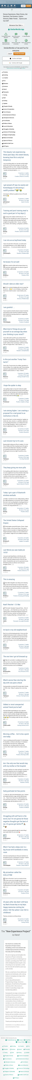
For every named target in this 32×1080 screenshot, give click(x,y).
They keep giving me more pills (14, 467)
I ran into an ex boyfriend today (14, 240)
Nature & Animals (24, 1071)
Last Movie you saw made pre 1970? (14, 551)
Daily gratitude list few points (14, 791)
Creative (21, 1046)
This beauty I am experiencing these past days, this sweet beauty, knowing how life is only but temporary (16, 156)
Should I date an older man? (13, 284)
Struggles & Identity (9, 1068)
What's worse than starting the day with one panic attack (14, 681)
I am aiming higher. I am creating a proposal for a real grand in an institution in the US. (16, 413)
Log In (23, 6)
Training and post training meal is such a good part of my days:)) (15, 211)
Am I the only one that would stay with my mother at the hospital (15, 764)
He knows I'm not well (11, 262)
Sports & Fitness (9, 1074)
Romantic (27, 1049)
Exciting (13, 1046)
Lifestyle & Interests (10, 1062)
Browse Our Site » (16, 25)
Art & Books (25, 1062)
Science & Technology (23, 1068)
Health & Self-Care (24, 1074)
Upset (20, 1049)
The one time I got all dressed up (15, 656)
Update (27, 1052)
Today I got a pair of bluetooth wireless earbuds (14, 494)
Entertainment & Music (23, 1058)
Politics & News (9, 1065)
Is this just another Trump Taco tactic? (14, 360)
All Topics (16, 1077)
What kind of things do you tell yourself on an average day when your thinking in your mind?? (15, 331)
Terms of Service (10, 68)
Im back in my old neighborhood (15, 630)
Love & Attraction (23, 1065)
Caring (5, 1052)
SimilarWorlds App (17, 29)
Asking (19, 1052)
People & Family (9, 1055)
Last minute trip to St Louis (13, 441)
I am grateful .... (9, 307)
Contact (21, 1040)
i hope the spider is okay (12, 385)
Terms (28, 1042)
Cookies (23, 68)
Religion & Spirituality (9, 1071)
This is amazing (9, 579)
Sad (12, 1052)
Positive (6, 1046)
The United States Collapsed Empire (13, 521)
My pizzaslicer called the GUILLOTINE (12, 873)
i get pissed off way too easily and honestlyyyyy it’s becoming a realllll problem (15, 187)
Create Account (19, 53)
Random (5, 1049)
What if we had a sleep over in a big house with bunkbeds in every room (15, 849)
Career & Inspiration (23, 1055)
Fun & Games (8, 1058)
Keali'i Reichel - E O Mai (11, 604)
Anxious (13, 1049)
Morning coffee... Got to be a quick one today (16, 735)
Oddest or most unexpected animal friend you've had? (13, 705)
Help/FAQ (27, 1040)
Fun (28, 1046)
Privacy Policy (17, 68)
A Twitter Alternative (26, 36)
